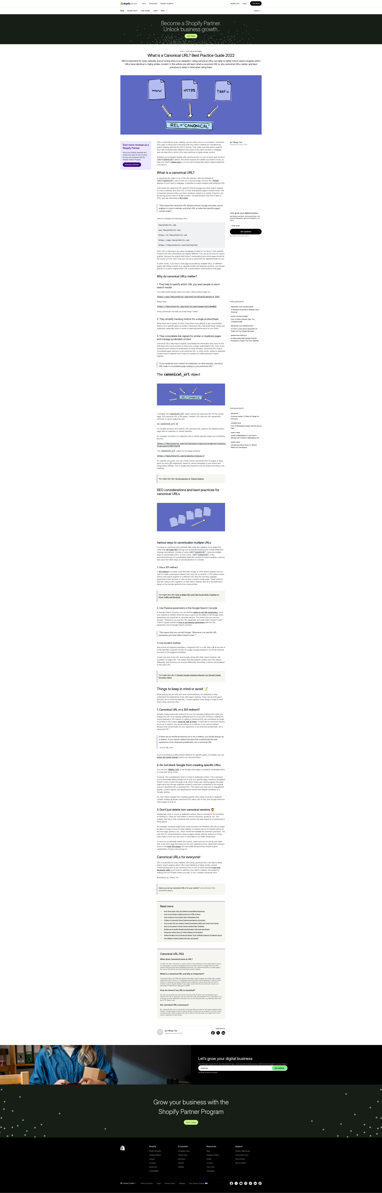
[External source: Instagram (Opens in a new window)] (245, 1183)
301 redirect (164, 572)
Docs (144, 3)
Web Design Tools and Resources (242, 307)
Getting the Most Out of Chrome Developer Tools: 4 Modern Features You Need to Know (193, 935)
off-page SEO (172, 550)
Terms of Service (146, 1183)
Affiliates (181, 1167)
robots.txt (173, 769)
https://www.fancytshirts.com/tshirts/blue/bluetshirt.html (188, 297)
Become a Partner (132, 165)
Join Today (191, 36)
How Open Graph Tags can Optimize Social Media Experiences (184, 911)
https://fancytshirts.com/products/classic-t (180, 456)
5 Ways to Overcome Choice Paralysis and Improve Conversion (184, 920)
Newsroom (153, 1167)
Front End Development (194, 51)
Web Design (234, 413)
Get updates (245, 232)
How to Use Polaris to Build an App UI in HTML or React (182, 914)
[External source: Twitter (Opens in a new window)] (218, 1033)
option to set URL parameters (205, 612)
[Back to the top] (122, 1147)
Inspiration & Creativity (239, 335)
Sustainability (154, 1171)
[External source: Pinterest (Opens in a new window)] (260, 1183)
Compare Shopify (213, 1155)
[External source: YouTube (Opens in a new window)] (241, 1183)
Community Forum (241, 1155)
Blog (122, 11)
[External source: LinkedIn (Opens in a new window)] (223, 1033)
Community (153, 3)
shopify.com (234, 3)
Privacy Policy (170, 1183)
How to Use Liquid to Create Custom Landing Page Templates (184, 926)
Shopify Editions (155, 1155)
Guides (209, 1159)
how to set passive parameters (192, 622)
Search (256, 11)
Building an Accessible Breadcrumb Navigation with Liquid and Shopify (187, 929)
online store (176, 162)
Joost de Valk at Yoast (187, 722)
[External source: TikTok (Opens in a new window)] (250, 1183)
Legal (159, 1183)
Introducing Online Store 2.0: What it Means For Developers (183, 932)
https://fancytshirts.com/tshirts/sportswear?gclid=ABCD (186, 306)
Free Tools (210, 1167)
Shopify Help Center (242, 1151)
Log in (245, 3)
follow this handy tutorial (167, 757)
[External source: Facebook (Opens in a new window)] (213, 1033)
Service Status (240, 1163)
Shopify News (132, 11)
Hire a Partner (240, 1159)
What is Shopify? (155, 1151)
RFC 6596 (184, 198)
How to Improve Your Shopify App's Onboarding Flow (181, 917)
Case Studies (145, 11)
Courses (209, 1163)
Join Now (255, 3)
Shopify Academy (166, 3)
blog (181, 51)
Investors (152, 1163)
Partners (181, 1163)
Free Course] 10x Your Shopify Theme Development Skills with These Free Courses (191, 923)
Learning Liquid (236, 423)
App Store (181, 1159)
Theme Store (182, 1155)
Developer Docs (184, 1151)
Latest (155, 11)
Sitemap (182, 1183)
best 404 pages (174, 846)
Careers (152, 1159)
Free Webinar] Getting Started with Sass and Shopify (181, 938)
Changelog (210, 1171)
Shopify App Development (239, 316)
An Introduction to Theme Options (189, 479)
